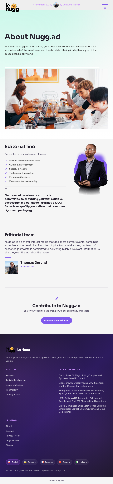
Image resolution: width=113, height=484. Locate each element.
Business (10, 375)
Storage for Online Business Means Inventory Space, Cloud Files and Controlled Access (81, 392)
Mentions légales (56, 480)
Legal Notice (12, 440)
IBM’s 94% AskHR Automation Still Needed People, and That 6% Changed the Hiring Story (82, 399)
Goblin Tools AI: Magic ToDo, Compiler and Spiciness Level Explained (80, 377)
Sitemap (10, 445)
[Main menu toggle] (105, 7)
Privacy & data (13, 394)
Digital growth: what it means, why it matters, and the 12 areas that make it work (81, 384)
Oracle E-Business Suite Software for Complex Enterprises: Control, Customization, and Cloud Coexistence (82, 408)
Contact (10, 431)
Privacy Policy (13, 435)
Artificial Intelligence (16, 380)
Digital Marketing (14, 385)
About (9, 426)
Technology (12, 390)
